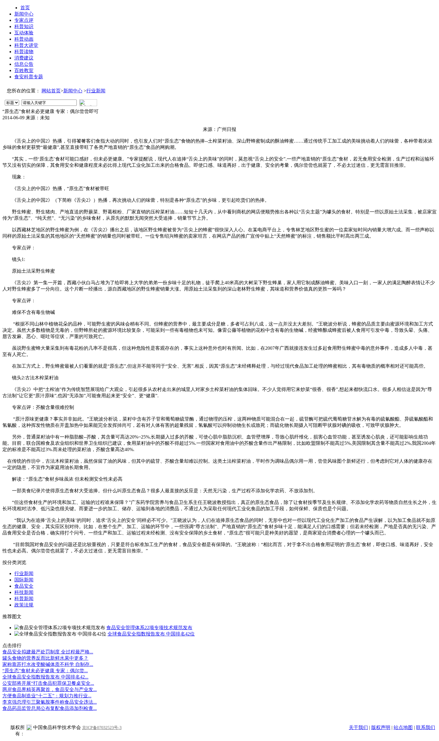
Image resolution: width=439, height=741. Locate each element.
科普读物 (23, 51)
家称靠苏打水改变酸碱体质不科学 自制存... (47, 664)
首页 (25, 7)
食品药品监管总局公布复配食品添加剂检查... (49, 708)
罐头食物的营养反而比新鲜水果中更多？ (45, 658)
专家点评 (23, 20)
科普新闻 (23, 598)
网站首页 (51, 90)
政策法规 (23, 604)
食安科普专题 (28, 76)
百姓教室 (23, 70)
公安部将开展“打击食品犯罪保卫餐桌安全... (48, 683)
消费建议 (23, 57)
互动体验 (23, 32)
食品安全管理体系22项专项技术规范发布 (149, 627)
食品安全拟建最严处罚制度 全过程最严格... (47, 651)
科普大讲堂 (26, 45)
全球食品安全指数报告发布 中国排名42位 (151, 633)
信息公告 (23, 64)
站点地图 (403, 727)
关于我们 (358, 727)
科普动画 (23, 39)
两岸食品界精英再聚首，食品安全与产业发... (49, 689)
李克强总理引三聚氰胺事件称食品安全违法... (49, 702)
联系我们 (425, 727)
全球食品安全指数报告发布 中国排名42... (45, 676)
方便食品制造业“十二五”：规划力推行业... (46, 695)
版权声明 (380, 727)
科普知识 (23, 26)
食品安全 (23, 586)
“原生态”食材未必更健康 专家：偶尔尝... (45, 670)
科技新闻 (23, 592)
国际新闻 (23, 579)
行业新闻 (95, 90)
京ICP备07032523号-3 (102, 727)
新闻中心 (23, 13)
